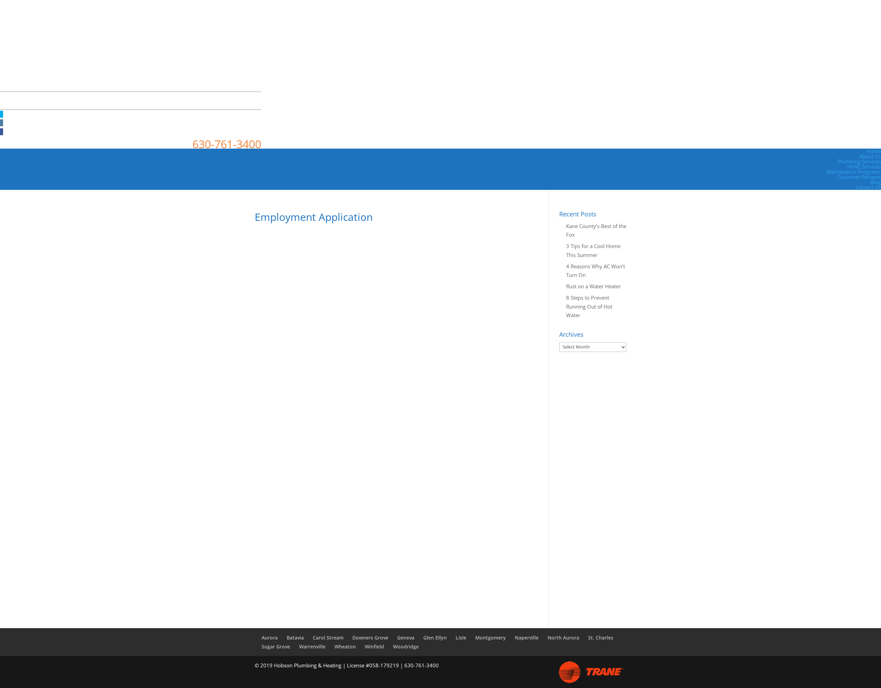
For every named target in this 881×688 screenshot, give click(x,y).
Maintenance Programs (853, 171)
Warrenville (312, 646)
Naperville (527, 637)
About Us (870, 156)
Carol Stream (328, 637)
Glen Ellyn (435, 637)
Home (874, 151)
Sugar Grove (276, 646)
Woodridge (406, 646)
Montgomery (490, 637)
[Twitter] (1, 114)
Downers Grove (370, 637)
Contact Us (868, 187)
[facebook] (1, 131)
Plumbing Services (859, 161)
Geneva (405, 637)
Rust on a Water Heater (593, 286)
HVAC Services (864, 166)
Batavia (295, 637)
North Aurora (563, 637)
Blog (875, 182)
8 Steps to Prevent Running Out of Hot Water (589, 306)
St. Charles (600, 637)
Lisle (461, 637)
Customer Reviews (859, 176)
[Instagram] (1, 122)
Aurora (270, 637)
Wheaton (345, 646)
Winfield (374, 646)
